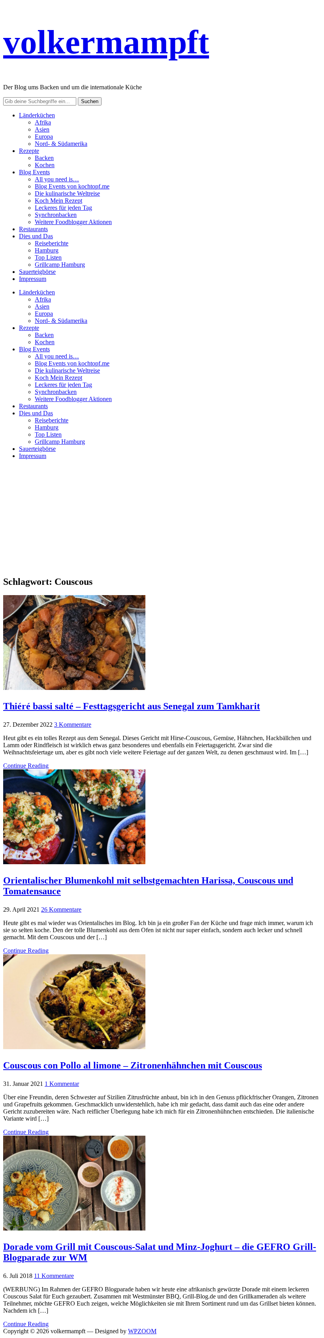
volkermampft (106, 41)
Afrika (43, 122)
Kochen (45, 165)
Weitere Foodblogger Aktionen (73, 222)
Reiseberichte (51, 243)
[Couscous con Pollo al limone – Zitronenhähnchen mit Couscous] (74, 1047)
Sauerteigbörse (37, 271)
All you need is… (57, 179)
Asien (42, 129)
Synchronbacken (56, 214)
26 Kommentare (61, 909)
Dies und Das (36, 236)
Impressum (32, 278)
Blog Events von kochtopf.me (72, 186)
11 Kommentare (54, 1275)
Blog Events (34, 172)
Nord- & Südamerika (61, 143)
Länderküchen (37, 115)
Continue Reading (26, 765)
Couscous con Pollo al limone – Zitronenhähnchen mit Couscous (132, 1065)
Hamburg (46, 250)
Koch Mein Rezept (58, 200)
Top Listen (48, 257)
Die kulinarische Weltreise (67, 193)
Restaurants (33, 229)
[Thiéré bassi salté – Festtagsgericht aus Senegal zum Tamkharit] (74, 687)
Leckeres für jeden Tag (63, 207)
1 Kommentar (62, 1083)
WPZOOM (142, 1331)
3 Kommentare (72, 724)
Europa (44, 136)
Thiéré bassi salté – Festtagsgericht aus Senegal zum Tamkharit (131, 706)
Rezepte (29, 150)
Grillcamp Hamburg (60, 264)
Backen (44, 158)
